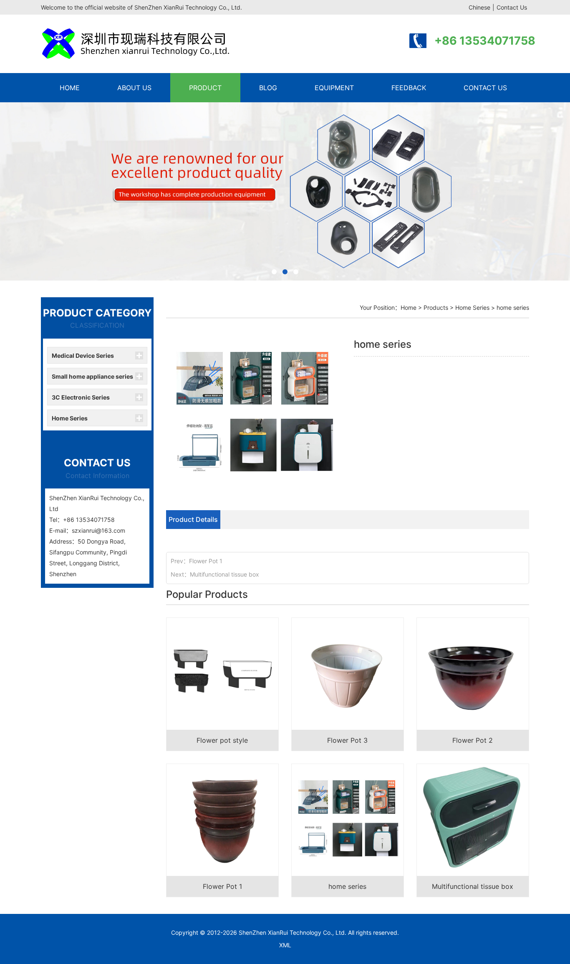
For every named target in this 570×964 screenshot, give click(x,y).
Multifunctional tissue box (224, 574)
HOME (70, 87)
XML (285, 945)
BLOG (268, 87)
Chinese (479, 7)
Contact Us (512, 7)
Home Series (70, 418)
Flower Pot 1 (205, 560)
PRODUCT (205, 87)
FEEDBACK (408, 87)
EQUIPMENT (334, 87)
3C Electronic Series (81, 397)
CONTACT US (485, 87)
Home (408, 307)
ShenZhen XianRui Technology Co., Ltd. (292, 932)
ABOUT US (134, 87)
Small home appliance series (92, 376)
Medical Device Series (83, 355)
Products (436, 307)
